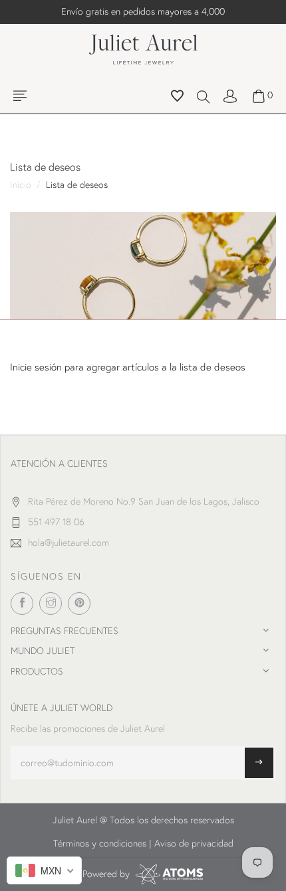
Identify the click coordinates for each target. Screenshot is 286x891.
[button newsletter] (259, 763)
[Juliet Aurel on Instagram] (50, 603)
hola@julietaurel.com (68, 542)
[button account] (230, 95)
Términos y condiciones (99, 843)
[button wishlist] (177, 97)
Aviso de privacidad (193, 843)
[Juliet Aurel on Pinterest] (79, 603)
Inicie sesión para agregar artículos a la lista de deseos (127, 367)
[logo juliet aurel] (143, 48)
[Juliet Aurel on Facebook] (22, 603)
